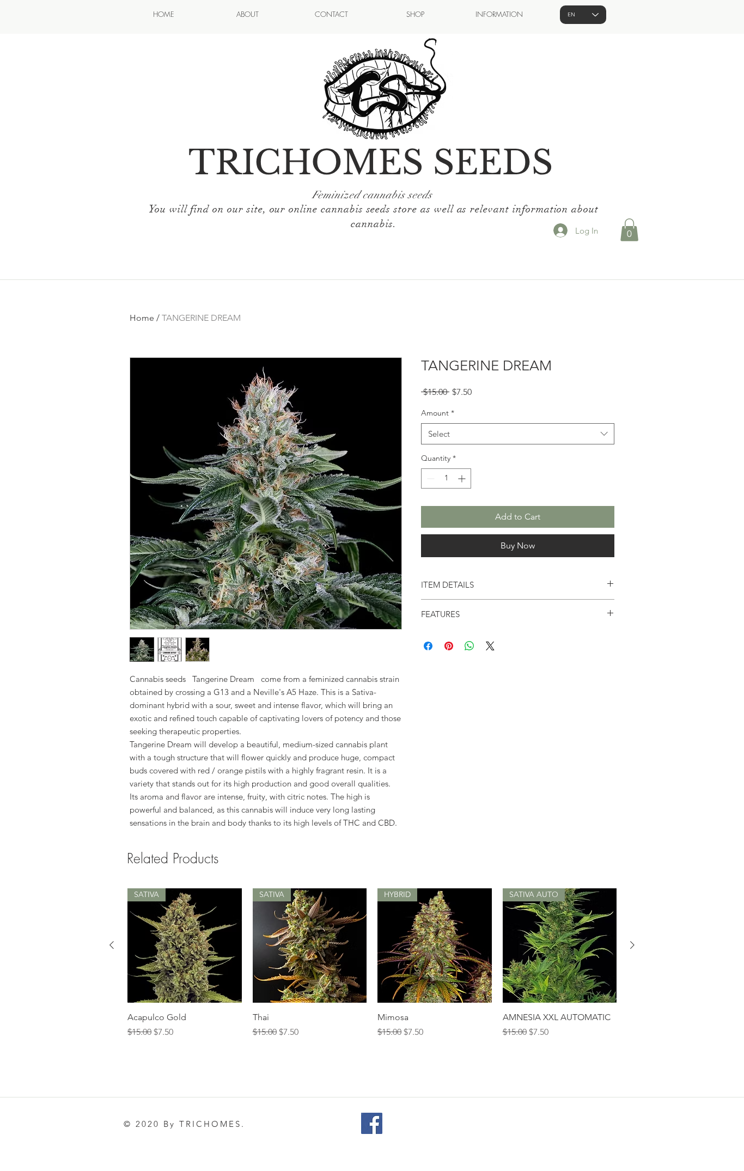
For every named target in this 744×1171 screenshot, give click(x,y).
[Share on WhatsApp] (469, 645)
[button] (629, 229)
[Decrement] (429, 478)
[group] (372, 969)
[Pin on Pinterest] (448, 645)
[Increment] (462, 478)
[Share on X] (490, 645)
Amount (437, 413)
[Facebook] (371, 1123)
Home (142, 318)
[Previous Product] (111, 945)
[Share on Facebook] (428, 645)
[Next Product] (632, 945)
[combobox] (517, 433)
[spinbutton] (446, 478)
